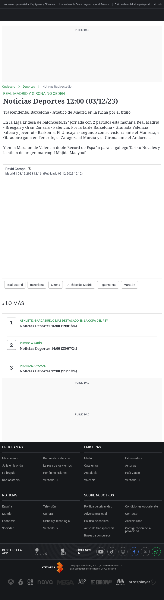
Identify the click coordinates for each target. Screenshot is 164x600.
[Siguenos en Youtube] (100, 551)
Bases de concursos (97, 535)
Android (41, 554)
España (7, 506)
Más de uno (10, 458)
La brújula (8, 472)
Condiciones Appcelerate (141, 506)
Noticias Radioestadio (57, 86)
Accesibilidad (133, 521)
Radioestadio (11, 480)
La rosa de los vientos (57, 465)
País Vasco (132, 472)
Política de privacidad (98, 506)
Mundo (7, 513)
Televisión (49, 506)
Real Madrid (15, 284)
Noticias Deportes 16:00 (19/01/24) (48, 326)
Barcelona (37, 284)
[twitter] (30, 169)
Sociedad (8, 528)
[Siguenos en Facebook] (134, 551)
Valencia (89, 480)
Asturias (130, 465)
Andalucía (90, 472)
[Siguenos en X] (145, 551)
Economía (8, 521)
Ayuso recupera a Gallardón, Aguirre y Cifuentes (29, 4)
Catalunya (91, 465)
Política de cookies (96, 521)
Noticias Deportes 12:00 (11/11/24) (48, 371)
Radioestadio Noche (56, 458)
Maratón (129, 284)
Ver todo (48, 480)
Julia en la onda (12, 465)
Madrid (89, 458)
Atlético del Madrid (79, 284)
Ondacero (8, 86)
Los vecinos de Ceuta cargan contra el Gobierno (84, 4)
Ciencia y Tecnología (56, 521)
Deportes (29, 86)
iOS (63, 554)
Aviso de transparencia (99, 528)
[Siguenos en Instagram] (123, 551)
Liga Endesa (108, 284)
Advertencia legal (95, 513)
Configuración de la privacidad (138, 529)
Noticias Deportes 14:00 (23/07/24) (48, 348)
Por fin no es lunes (55, 472)
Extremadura (133, 458)
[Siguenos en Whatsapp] (156, 551)
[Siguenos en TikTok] (111, 551)
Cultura (48, 513)
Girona (55, 284)
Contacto (131, 513)
